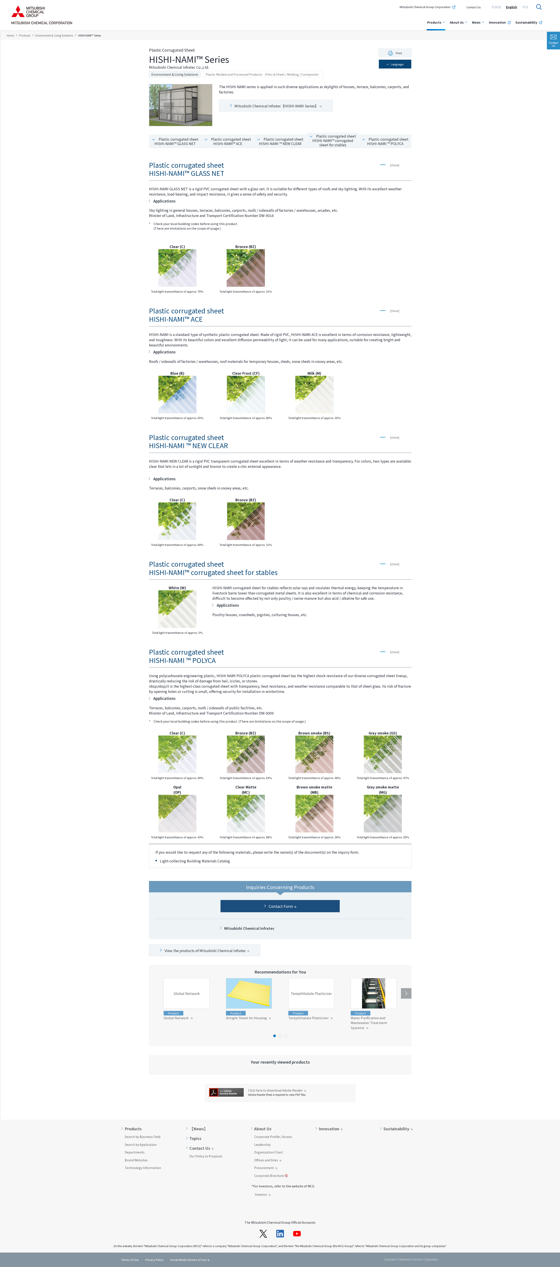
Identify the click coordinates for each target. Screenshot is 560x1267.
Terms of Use (130, 1260)
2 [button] (280, 1036)
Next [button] (406, 993)
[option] (496, 7)
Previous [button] (154, 993)
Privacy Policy (154, 1260)
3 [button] (286, 1036)
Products (434, 22)
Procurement (264, 1168)
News (476, 22)
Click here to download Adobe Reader (275, 1090)
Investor (261, 1194)
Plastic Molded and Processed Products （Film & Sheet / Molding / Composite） (263, 74)
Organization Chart (268, 1152)
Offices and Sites (266, 1160)
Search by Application (141, 1144)
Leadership (262, 1144)
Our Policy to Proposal (205, 1156)
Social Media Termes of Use (188, 1260)
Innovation (497, 22)
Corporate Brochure (269, 1176)
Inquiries (553, 40)
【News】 (198, 1128)
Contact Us (473, 7)
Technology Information (143, 1168)
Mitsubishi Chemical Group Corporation (425, 7)
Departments (135, 1152)
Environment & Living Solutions (174, 74)
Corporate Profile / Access (273, 1136)
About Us (457, 22)
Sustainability (526, 22)
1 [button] (274, 1036)
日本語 (496, 7)
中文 (525, 7)
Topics (195, 1138)
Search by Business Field (142, 1136)
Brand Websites (136, 1160)
